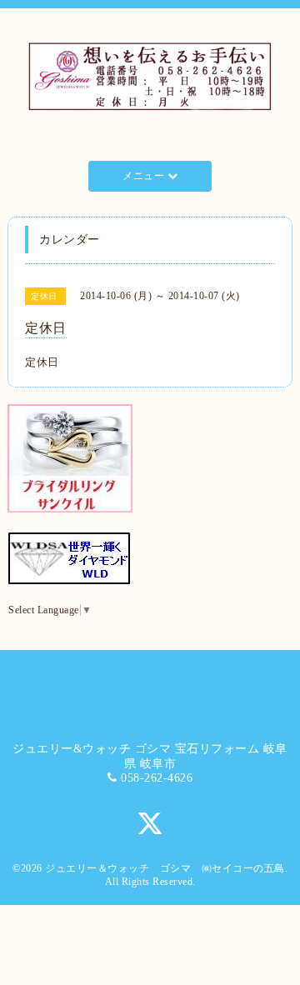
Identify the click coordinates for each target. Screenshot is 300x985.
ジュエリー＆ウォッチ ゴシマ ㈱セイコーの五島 (165, 868)
